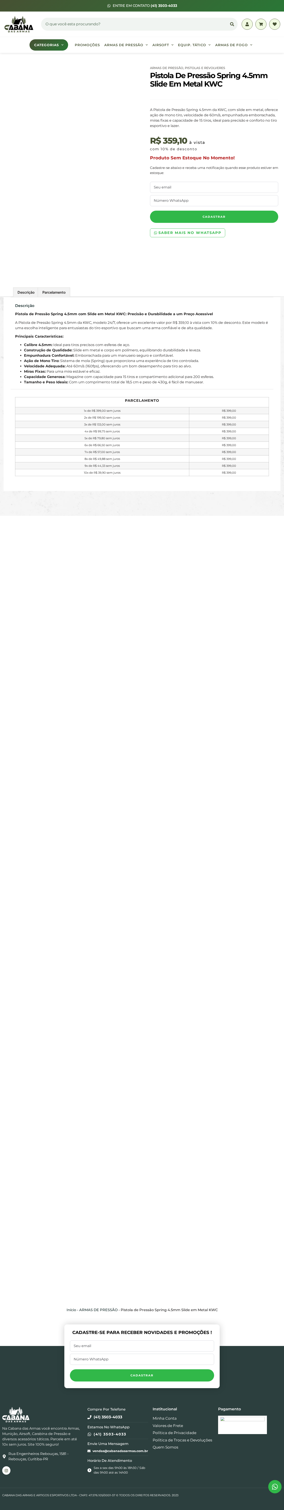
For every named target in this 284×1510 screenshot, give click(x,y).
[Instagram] (6, 1470)
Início (71, 1310)
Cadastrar (214, 216)
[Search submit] (232, 24)
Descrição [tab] (26, 292)
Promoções (87, 45)
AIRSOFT (160, 45)
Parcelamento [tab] (54, 292)
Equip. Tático (192, 45)
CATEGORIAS (46, 45)
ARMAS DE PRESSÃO (123, 45)
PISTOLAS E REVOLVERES (205, 68)
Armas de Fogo (231, 45)
